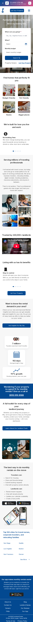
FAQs (8, 611)
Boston (21, 549)
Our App (25, 611)
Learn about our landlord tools (16, 428)
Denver (21, 554)
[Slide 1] (13, 286)
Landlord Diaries (25, 605)
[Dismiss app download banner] (3, 3)
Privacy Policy (22, 621)
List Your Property (25, 63)
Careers (7, 608)
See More (23, 559)
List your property (17, 10)
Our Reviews (25, 608)
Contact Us (8, 605)
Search (15, 58)
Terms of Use (10, 621)
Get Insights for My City (17, 325)
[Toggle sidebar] (29, 10)
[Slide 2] (15, 286)
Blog (25, 602)
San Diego (7, 543)
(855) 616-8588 (16, 395)
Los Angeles (8, 549)
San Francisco (8, 554)
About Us (8, 602)
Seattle (21, 543)
